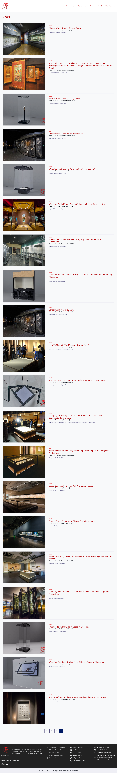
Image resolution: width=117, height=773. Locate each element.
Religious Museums (78, 758)
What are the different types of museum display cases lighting (77, 204)
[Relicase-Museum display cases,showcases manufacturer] (5, 6)
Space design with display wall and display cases (71, 486)
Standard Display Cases (56, 758)
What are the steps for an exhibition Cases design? (72, 169)
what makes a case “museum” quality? (66, 133)
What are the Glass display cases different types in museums (76, 662)
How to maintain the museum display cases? (69, 345)
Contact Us (104, 6)
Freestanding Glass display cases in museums (69, 627)
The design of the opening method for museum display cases (77, 380)
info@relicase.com (106, 750)
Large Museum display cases (61, 310)
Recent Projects (94, 6)
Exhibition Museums (79, 750)
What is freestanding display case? (64, 98)
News (50, 25)
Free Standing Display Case (57, 747)
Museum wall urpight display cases (65, 28)
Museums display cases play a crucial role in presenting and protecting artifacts (80, 557)
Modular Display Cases (56, 755)
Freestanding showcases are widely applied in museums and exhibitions (76, 240)
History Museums (78, 747)
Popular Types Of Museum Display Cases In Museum (72, 521)
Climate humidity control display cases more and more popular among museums (80, 275)
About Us (65, 6)
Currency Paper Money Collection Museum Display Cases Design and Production (79, 592)
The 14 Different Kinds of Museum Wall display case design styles (78, 697)
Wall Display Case (54, 752)
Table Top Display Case (56, 750)
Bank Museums (77, 755)
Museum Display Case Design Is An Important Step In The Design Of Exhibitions (78, 451)
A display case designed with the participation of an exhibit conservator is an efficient (76, 416)
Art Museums (77, 752)
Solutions (112, 6)
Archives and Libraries (79, 761)
